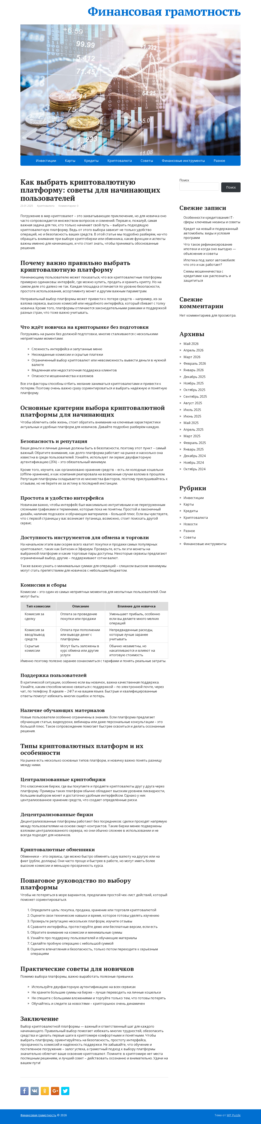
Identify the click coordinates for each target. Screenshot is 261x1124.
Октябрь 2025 (194, 390)
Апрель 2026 (193, 350)
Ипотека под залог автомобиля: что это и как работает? (209, 262)
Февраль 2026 (195, 363)
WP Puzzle (234, 1115)
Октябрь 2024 (194, 469)
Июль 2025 (192, 409)
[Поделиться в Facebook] (24, 1091)
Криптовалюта (119, 160)
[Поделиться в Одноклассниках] (45, 1091)
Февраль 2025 (195, 443)
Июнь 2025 (192, 416)
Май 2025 (191, 423)
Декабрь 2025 (195, 376)
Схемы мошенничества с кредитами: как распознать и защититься (207, 276)
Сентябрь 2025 (195, 396)
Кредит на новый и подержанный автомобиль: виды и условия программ (211, 233)
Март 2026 (192, 357)
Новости (190, 524)
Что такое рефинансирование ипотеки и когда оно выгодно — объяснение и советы (210, 249)
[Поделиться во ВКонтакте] (35, 1091)
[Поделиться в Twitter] (65, 1091)
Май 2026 (191, 343)
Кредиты (91, 160)
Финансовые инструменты (183, 160)
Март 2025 (192, 436)
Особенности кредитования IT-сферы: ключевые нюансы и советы (212, 219)
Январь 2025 (194, 449)
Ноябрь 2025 (194, 383)
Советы (147, 160)
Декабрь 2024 (195, 456)
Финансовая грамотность (164, 11)
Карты (70, 160)
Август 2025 (193, 403)
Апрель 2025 (193, 429)
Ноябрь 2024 (194, 462)
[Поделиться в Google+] (55, 1091)
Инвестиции (46, 160)
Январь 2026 (194, 370)
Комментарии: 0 (68, 206)
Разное (219, 160)
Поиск (184, 180)
